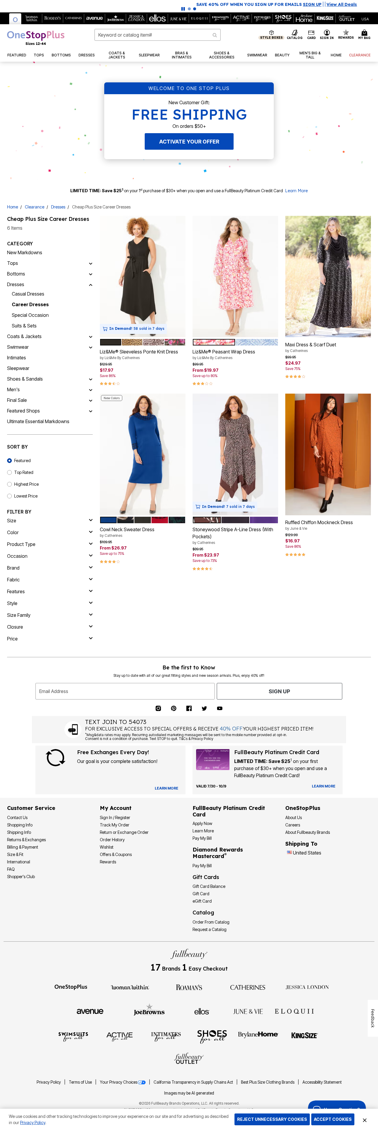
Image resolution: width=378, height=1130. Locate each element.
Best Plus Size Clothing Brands (268, 1082)
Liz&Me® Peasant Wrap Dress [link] (224, 354)
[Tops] (91, 263)
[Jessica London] (307, 987)
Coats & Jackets (24, 336)
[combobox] (157, 35)
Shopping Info (19, 824)
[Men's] (91, 389)
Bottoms (16, 274)
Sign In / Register (115, 817)
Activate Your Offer (189, 141)
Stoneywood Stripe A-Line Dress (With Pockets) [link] (233, 535)
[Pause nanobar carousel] (183, 8)
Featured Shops (23, 411)
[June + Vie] (248, 1011)
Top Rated (23, 472)
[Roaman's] (189, 987)
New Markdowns (24, 252)
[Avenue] (90, 1011)
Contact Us (17, 817)
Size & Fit (15, 854)
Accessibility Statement (322, 1082)
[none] (142, 276)
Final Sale (17, 400)
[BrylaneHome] (258, 1036)
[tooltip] (15, 18)
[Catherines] (248, 987)
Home (12, 206)
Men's (13, 389)
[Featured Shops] (91, 410)
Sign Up (279, 691)
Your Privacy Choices (118, 1082)
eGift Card (202, 901)
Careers (292, 824)
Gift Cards (206, 877)
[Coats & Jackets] (91, 336)
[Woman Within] (130, 987)
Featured (22, 460)
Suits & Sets (24, 326)
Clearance (34, 206)
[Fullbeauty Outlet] (189, 1059)
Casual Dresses (28, 294)
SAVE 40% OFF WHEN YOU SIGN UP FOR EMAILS (171, 4)
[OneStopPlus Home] (35, 38)
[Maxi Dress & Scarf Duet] (328, 276)
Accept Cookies (333, 1119)
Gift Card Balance (209, 886)
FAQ (11, 869)
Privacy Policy (49, 1082)
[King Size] (304, 1036)
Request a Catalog (210, 929)
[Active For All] (119, 1036)
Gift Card (201, 893)
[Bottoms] (91, 273)
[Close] (364, 1119)
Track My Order (114, 824)
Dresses (58, 206)
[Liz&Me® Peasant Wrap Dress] (235, 276)
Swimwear (18, 347)
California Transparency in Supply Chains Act (194, 1082)
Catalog (203, 912)
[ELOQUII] (294, 1010)
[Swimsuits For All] (73, 1036)
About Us (293, 817)
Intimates (16, 358)
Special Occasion (30, 315)
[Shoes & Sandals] (91, 378)
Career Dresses (30, 304)
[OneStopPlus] (71, 987)
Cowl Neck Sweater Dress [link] (127, 532)
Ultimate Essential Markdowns (38, 421)
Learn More (296, 190)
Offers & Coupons (116, 854)
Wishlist (106, 846)
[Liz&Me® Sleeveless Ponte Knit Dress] (142, 276)
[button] (327, 34)
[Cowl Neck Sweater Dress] (142, 454)
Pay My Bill (202, 838)
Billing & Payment (22, 846)
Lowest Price (26, 495)
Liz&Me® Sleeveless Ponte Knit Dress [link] (139, 354)
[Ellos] (201, 1011)
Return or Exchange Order (124, 832)
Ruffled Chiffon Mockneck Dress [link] (319, 525)
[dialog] (365, 18)
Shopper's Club (21, 876)
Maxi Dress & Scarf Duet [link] (310, 347)
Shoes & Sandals (25, 379)
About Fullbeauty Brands (307, 832)
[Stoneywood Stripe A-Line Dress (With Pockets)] (235, 454)
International (18, 861)
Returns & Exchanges (26, 839)
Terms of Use (81, 1082)
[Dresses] (91, 284)
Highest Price (26, 484)
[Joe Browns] (149, 1010)
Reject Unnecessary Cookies (272, 1119)
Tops (12, 263)
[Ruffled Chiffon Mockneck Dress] (328, 454)
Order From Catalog (211, 921)
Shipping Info (19, 832)
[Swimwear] (91, 346)
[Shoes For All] (212, 1037)
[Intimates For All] (166, 1036)
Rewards (108, 861)
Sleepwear (18, 368)
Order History (112, 839)
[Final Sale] (91, 400)
